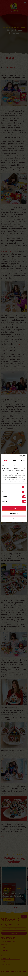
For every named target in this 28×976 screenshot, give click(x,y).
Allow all (14, 508)
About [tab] (23, 460)
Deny (14, 518)
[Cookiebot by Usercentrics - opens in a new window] (19, 456)
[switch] (24, 492)
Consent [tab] (5, 460)
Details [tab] (14, 460)
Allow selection (14, 513)
